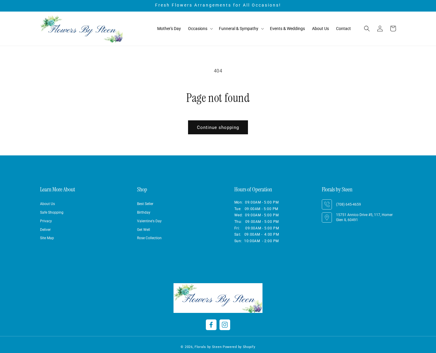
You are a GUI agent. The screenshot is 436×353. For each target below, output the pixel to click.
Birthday (143, 212)
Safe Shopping (51, 212)
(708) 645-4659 (348, 204)
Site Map (47, 238)
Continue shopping (218, 127)
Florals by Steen (208, 347)
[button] (199, 28)
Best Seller (145, 204)
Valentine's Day (149, 221)
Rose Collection (149, 238)
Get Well (143, 230)
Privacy (46, 221)
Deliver (45, 230)
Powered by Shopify (239, 347)
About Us (47, 204)
